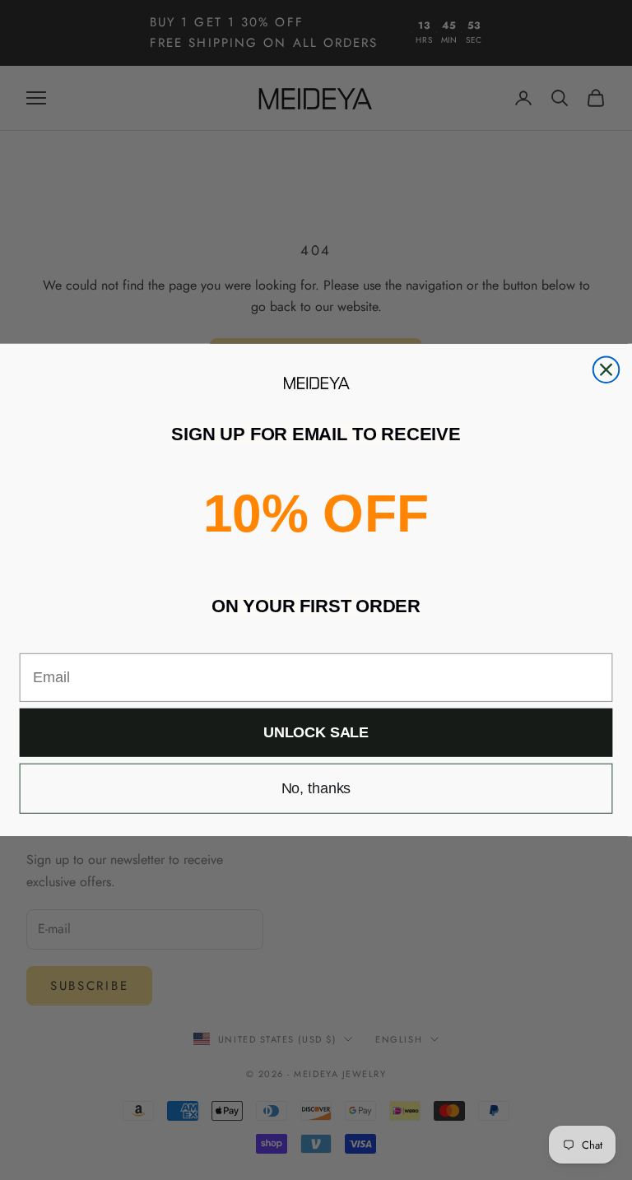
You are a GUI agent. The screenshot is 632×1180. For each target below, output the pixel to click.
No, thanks (316, 788)
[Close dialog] (606, 369)
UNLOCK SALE (316, 733)
